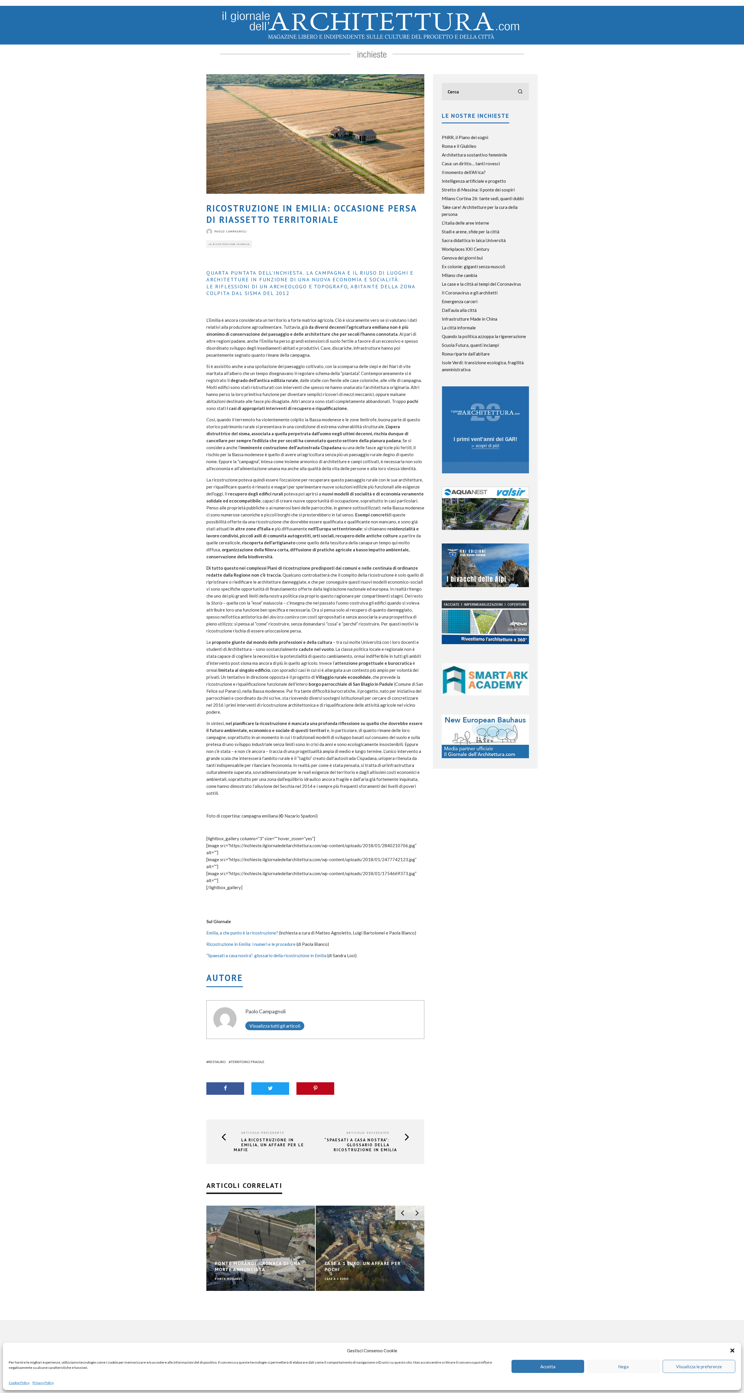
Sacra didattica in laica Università (474, 240)
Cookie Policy (19, 1382)
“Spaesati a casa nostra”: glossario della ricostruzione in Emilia (266, 955)
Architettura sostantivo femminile (474, 154)
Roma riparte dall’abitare (466, 353)
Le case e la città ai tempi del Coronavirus (481, 284)
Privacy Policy (43, 1382)
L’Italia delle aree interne (465, 222)
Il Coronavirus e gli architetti (470, 292)
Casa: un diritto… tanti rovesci (471, 163)
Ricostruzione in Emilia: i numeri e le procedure (251, 944)
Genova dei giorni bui (462, 257)
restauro (217, 1062)
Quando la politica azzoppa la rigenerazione (484, 336)
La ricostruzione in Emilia (229, 244)
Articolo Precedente (262, 1133)
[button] (732, 1350)
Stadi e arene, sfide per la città (470, 231)
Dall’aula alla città (459, 310)
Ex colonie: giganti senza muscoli (473, 266)
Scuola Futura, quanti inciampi (470, 345)
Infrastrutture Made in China (469, 318)
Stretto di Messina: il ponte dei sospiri (478, 189)
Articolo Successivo (367, 1133)
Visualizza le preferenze (699, 1366)
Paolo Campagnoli (230, 231)
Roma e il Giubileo (459, 146)
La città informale (459, 327)
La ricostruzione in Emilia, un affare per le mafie (269, 1145)
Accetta (547, 1366)
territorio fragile (247, 1062)
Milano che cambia (459, 275)
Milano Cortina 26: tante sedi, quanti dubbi (483, 198)
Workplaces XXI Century (465, 249)
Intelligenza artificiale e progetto (474, 181)
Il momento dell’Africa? (464, 172)
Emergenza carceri (459, 301)
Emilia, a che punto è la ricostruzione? (242, 932)
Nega (623, 1366)
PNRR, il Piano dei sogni (465, 137)
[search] (520, 91)
